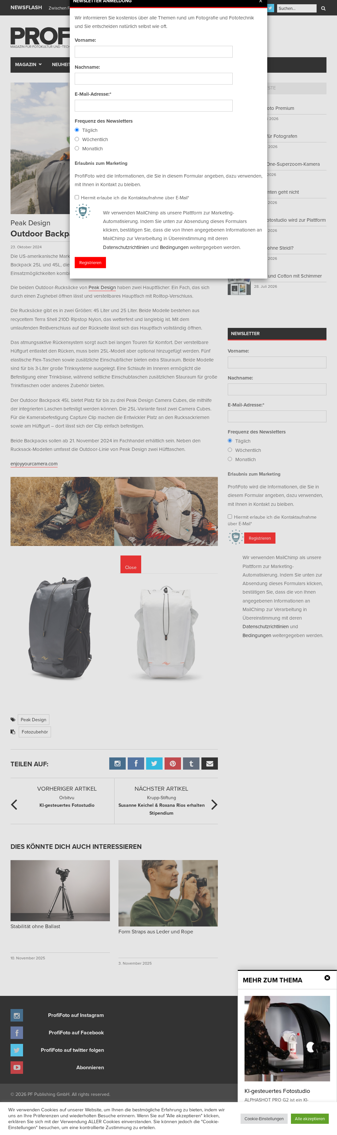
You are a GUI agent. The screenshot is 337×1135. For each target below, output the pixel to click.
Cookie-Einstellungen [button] (264, 1119)
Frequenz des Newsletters (104, 121)
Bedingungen (174, 247)
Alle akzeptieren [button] (310, 1119)
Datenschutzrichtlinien (126, 247)
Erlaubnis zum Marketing (101, 163)
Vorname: (85, 40)
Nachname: (87, 67)
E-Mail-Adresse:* (93, 94)
